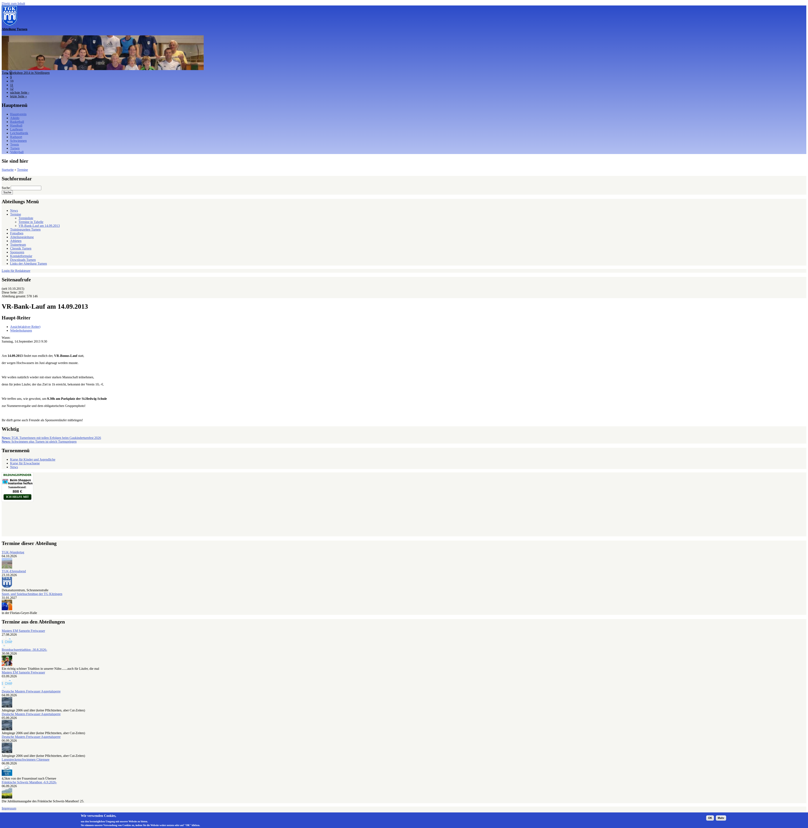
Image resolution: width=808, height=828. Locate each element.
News (14, 210)
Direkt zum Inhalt (13, 3)
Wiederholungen (21, 330)
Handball (16, 125)
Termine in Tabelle (31, 222)
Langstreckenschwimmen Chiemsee (25, 759)
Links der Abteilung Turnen (28, 263)
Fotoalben (16, 233)
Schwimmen (18, 140)
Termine (22, 169)
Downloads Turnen (23, 260)
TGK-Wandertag (13, 552)
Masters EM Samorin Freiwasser (23, 631)
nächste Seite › (19, 92)
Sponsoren (17, 252)
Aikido (14, 118)
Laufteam (16, 129)
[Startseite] (10, 25)
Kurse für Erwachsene (25, 463)
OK (710, 817)
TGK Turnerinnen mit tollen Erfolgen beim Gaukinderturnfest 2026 (51, 438)
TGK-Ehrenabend (14, 571)
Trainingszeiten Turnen (25, 229)
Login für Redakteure (16, 270)
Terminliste (26, 218)
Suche (6, 188)
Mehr (721, 817)
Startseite (8, 169)
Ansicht (25, 326)
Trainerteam (18, 244)
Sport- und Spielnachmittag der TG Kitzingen (32, 594)
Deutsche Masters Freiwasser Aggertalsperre (31, 691)
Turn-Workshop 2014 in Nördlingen (26, 72)
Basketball (17, 122)
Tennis (14, 144)
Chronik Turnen (20, 248)
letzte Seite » (18, 96)
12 (11, 88)
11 (11, 85)
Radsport (16, 137)
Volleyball (17, 152)
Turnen (15, 148)
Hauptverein (18, 114)
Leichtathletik (19, 133)
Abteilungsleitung (22, 237)
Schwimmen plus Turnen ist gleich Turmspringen (39, 441)
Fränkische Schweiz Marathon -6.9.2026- (29, 782)
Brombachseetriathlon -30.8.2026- (24, 649)
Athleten (15, 241)
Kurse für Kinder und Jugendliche (32, 459)
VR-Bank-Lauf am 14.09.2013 (39, 225)
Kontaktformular (21, 256)
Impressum (9, 808)
